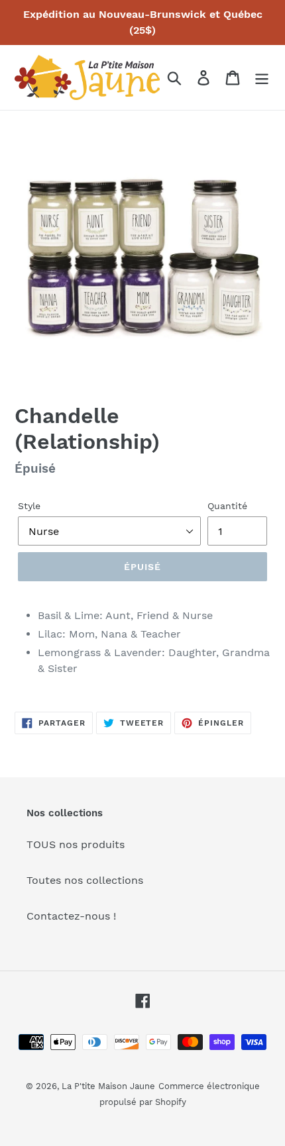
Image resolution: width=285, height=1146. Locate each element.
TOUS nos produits (76, 844)
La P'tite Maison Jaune (108, 1086)
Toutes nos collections (85, 880)
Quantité (227, 506)
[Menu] (261, 78)
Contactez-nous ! (71, 916)
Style (29, 506)
